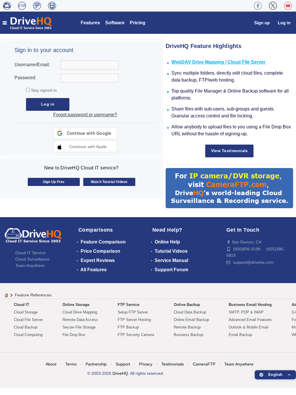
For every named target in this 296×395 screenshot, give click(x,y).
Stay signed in (43, 90)
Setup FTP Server (133, 312)
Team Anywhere (30, 265)
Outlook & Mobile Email (248, 327)
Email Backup (240, 335)
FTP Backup (128, 327)
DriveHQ (120, 373)
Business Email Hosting (250, 304)
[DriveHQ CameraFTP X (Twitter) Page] (273, 6)
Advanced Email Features (250, 320)
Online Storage (75, 304)
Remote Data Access (80, 320)
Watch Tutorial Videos (109, 182)
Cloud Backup (25, 327)
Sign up (262, 22)
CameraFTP (204, 364)
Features (90, 22)
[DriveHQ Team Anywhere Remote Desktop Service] (52, 6)
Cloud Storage (26, 312)
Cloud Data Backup (190, 312)
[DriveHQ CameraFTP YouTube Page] (288, 6)
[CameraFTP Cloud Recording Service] (37, 6)
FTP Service (128, 304)
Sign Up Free (54, 182)
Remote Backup (187, 327)
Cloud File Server (28, 320)
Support (123, 364)
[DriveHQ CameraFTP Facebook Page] (258, 6)
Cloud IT (21, 304)
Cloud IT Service (30, 252)
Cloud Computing (28, 335)
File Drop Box (73, 335)
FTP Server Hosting (134, 320)
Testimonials (172, 364)
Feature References (33, 295)
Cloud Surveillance (32, 259)
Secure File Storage (79, 327)
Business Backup (188, 335)
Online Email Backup (191, 320)
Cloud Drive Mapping (79, 312)
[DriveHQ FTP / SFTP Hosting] (22, 6)
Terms (71, 364)
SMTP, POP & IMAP (246, 312)
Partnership (96, 364)
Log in (284, 22)
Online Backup (187, 304)
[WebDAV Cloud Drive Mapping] (7, 6)
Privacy (145, 364)
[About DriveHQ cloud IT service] (33, 238)
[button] (85, 146)
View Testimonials (229, 150)
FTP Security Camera (136, 335)
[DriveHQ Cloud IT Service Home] (27, 23)
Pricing (137, 22)
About (51, 364)
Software (115, 22)
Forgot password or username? (85, 114)
